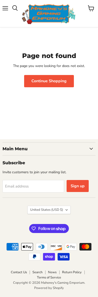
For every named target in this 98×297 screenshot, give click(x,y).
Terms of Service (49, 277)
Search (37, 272)
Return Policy (72, 272)
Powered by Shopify (49, 288)
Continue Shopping (49, 81)
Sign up (78, 186)
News (52, 272)
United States (46, 210)
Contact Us (19, 272)
